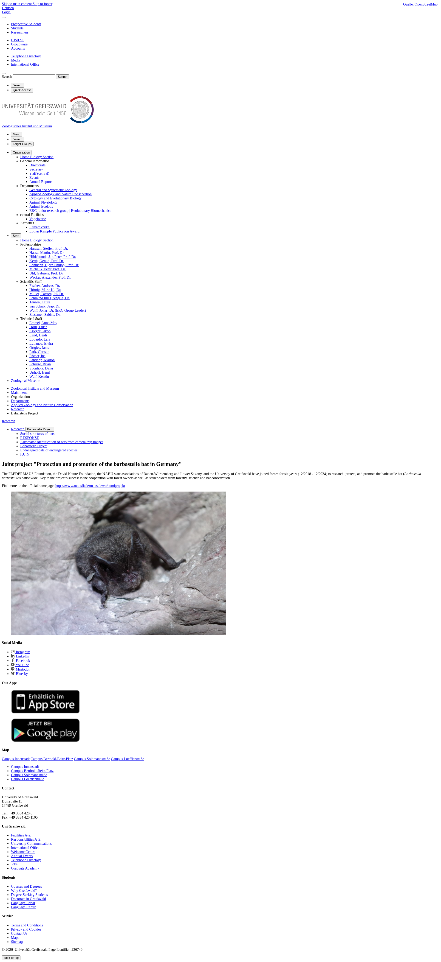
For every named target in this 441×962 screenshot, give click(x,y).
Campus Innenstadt (25, 767)
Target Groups (22, 144)
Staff (16, 236)
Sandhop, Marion (42, 360)
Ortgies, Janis (39, 348)
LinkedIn (22, 656)
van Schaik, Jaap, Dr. (44, 306)
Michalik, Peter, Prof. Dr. (47, 269)
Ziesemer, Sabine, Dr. (45, 314)
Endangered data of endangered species (48, 450)
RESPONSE (29, 438)
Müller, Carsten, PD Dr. (46, 294)
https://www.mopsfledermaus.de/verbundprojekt (90, 486)
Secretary (36, 169)
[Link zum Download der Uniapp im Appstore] (45, 712)
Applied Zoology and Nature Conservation (60, 194)
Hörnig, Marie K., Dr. (45, 290)
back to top (11, 957)
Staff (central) (39, 173)
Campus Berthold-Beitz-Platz (32, 771)
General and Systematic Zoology (53, 190)
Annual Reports (40, 182)
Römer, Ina (37, 356)
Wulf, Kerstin (39, 376)
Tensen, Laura (39, 302)
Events (34, 177)
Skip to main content (17, 4)
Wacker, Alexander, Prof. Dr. (50, 277)
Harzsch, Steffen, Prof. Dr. (48, 248)
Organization (21, 152)
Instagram (22, 652)
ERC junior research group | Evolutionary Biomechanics (70, 211)
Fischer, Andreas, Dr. (44, 286)
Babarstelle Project (39, 429)
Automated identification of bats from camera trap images (61, 442)
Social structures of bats (37, 434)
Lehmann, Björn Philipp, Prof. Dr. (54, 265)
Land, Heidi (38, 335)
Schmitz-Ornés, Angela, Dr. (49, 298)
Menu (16, 134)
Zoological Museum (25, 381)
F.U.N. (25, 454)
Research (8, 421)
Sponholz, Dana (41, 368)
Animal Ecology (41, 206)
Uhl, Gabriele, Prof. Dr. (46, 273)
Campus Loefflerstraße (27, 779)
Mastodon (22, 669)
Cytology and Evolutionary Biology (55, 198)
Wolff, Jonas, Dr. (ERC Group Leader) (57, 310)
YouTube (22, 665)
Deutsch (8, 8)
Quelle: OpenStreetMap (420, 4)
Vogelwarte (37, 219)
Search (7, 76)
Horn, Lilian (38, 327)
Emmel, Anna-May (43, 323)
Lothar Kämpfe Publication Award (54, 231)
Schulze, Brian (40, 364)
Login (6, 12)
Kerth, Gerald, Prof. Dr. (46, 261)
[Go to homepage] (48, 122)
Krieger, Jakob (40, 331)
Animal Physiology (43, 202)
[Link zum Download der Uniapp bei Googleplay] (45, 741)
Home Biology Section (37, 157)
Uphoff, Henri (39, 372)
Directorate (37, 165)
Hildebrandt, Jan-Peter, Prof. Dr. (52, 257)
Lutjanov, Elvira (41, 343)
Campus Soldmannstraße (29, 775)
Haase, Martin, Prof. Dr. (46, 252)
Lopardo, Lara (39, 339)
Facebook (22, 661)
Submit (62, 76)
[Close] (4, 17)
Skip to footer (42, 4)
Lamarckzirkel (39, 227)
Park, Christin (39, 352)
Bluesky (21, 674)
